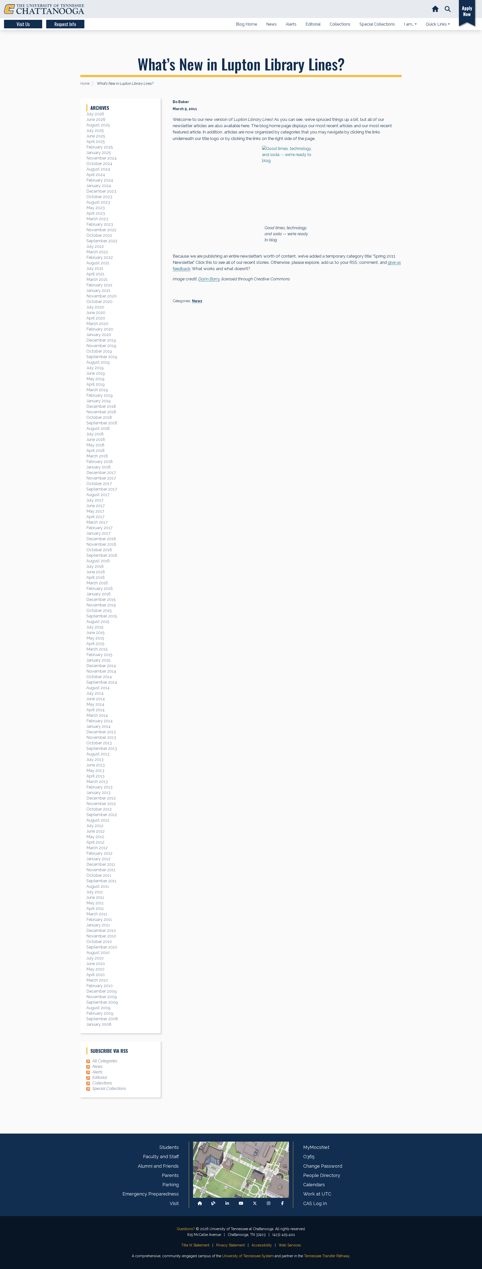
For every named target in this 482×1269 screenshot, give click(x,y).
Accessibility (262, 1245)
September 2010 (101, 947)
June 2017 (95, 505)
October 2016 (99, 549)
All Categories (104, 1061)
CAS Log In (315, 1203)
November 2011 (100, 869)
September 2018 (101, 423)
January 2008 (98, 1024)
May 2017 (95, 511)
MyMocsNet (316, 1147)
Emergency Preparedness (151, 1194)
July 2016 (95, 566)
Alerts (97, 1072)
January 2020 (98, 334)
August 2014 (98, 687)
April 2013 (95, 776)
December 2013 (101, 732)
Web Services (290, 1245)
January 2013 (98, 792)
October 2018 (99, 417)
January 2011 (98, 925)
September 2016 (101, 555)
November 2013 (101, 737)
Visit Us (23, 24)
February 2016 (99, 588)
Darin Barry (209, 278)
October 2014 (99, 676)
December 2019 (101, 340)
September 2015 (101, 616)
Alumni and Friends (158, 1166)
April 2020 (95, 318)
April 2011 (95, 908)
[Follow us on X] (255, 1203)
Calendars (314, 1184)
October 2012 (99, 809)
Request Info (65, 24)
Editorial (99, 1077)
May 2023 (95, 207)
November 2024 (101, 158)
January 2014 (98, 726)
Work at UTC (317, 1194)
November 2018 (101, 412)
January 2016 (98, 594)
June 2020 (95, 312)
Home (85, 84)
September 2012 (101, 814)
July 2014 (95, 693)
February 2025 (99, 147)
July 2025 (95, 130)
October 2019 (99, 351)
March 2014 (97, 715)
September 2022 (101, 241)
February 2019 (99, 395)
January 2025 (98, 152)
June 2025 (95, 136)
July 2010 (95, 958)
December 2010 (101, 930)
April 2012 (95, 842)
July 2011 (94, 892)
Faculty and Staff (161, 1156)
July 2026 (95, 114)
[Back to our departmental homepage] (200, 1203)
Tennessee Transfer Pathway (326, 1256)
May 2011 (95, 903)
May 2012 (95, 836)
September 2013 (101, 748)
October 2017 (99, 483)
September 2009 (102, 1002)
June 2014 (95, 698)
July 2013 (94, 759)
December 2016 (101, 538)
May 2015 (95, 638)
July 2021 (94, 268)
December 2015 (101, 599)
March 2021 (97, 279)
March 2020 (97, 323)
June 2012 (95, 831)
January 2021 (98, 290)
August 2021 (97, 263)
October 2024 (99, 163)
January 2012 (98, 858)
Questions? (186, 1229)
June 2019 (95, 373)
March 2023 (97, 218)
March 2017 (97, 522)
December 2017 (101, 472)
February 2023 (99, 224)
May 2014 (95, 704)
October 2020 (99, 301)
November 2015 (101, 605)
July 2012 (94, 825)
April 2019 (95, 384)
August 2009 (98, 1007)
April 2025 (95, 141)
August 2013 (97, 754)
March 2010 (97, 980)
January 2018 (98, 467)
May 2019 (95, 378)
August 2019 (98, 362)
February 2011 (99, 919)
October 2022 (99, 235)
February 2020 (99, 329)
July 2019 (95, 367)
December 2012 (101, 798)
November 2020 (101, 296)
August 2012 (97, 820)
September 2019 (101, 356)
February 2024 (99, 180)
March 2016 (97, 583)
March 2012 (97, 847)
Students (169, 1147)
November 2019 (101, 345)
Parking (170, 1184)
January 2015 (98, 660)
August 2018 (98, 428)
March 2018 (97, 456)
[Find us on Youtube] (241, 1203)
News (197, 301)
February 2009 (99, 1013)
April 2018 (95, 450)
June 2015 (95, 632)
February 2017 (99, 527)
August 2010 (98, 952)
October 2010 (99, 941)
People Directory (321, 1175)
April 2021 (95, 274)
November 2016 (101, 544)
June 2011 (95, 897)
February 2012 (99, 853)
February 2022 (99, 257)
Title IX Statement (195, 1245)
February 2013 (99, 787)
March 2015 (97, 649)
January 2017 (98, 533)
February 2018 (99, 461)
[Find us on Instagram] (268, 1203)
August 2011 (97, 886)
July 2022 (95, 246)
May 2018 (95, 445)
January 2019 (98, 401)
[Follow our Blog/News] (213, 1203)
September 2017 (101, 489)
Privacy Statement (230, 1245)
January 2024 (98, 185)
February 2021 (99, 285)
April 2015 (95, 643)
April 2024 (95, 174)
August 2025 (98, 125)
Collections (102, 1083)
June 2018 (95, 439)
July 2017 (94, 500)
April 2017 (95, 516)
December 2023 (101, 191)
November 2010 (101, 936)
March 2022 (97, 252)
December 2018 (101, 406)
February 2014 (99, 721)
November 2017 (101, 478)
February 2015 (99, 654)
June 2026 (95, 119)
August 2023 (98, 202)
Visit (174, 1203)
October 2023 (99, 196)
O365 (309, 1156)
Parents (170, 1175)
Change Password (322, 1166)
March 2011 (96, 914)
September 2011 (101, 881)
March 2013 (97, 781)
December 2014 (101, 665)
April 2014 (95, 709)
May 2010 (95, 969)
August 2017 (97, 494)
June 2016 (95, 572)
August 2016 (98, 561)
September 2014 (101, 682)
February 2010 (99, 985)
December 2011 (100, 864)
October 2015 (99, 610)
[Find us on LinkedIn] (227, 1203)
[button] (448, 9)
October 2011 (98, 875)
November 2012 (101, 803)
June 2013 (95, 765)
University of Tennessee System (248, 1256)
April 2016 (95, 577)
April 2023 (95, 213)
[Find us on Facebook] (282, 1203)
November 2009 (101, 996)
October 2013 (99, 743)
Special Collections (109, 1088)
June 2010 (95, 963)
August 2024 (98, 169)
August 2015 (97, 621)
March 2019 (97, 389)
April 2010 (95, 974)
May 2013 (95, 770)
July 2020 (95, 307)
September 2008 (102, 1018)
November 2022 (101, 229)
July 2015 (94, 627)
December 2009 (101, 991)
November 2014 (101, 671)
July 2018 (95, 434)
